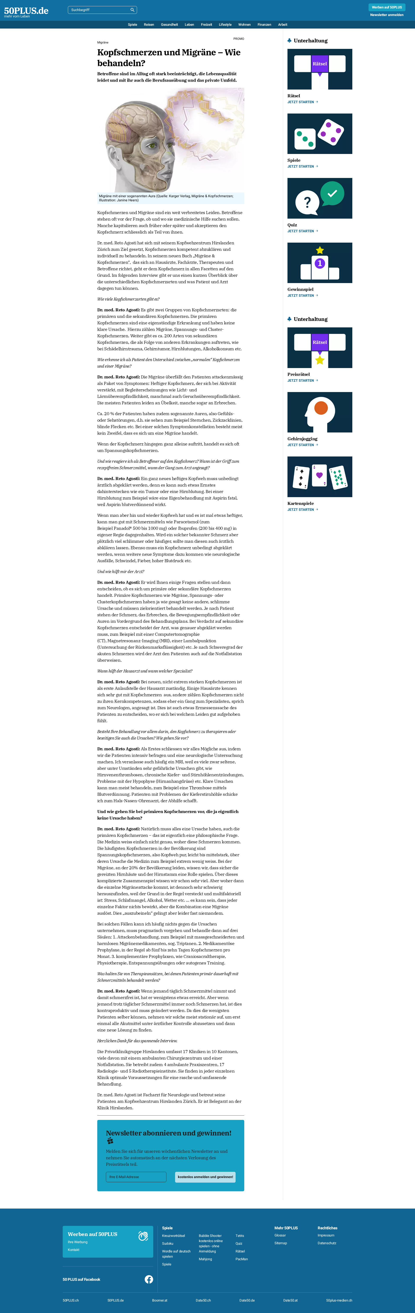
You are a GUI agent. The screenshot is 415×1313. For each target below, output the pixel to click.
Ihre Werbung (77, 1242)
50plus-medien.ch (339, 1300)
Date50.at (290, 1300)
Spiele (167, 1228)
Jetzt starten (300, 102)
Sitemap (281, 1243)
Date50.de (247, 1300)
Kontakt (73, 1249)
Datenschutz (327, 1243)
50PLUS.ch (71, 1300)
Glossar (280, 1235)
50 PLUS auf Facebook (81, 1280)
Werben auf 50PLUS (387, 7)
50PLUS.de (115, 1300)
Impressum (326, 1235)
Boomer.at (159, 1300)
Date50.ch (203, 1300)
